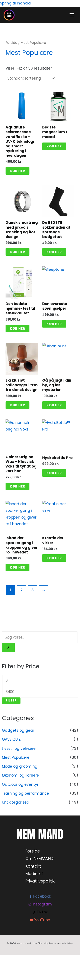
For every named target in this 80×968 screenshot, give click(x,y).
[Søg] (8, 647)
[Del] (23, 959)
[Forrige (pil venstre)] (4, 966)
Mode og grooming (19, 766)
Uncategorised (15, 802)
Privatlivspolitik (40, 881)
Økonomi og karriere (20, 775)
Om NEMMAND (39, 858)
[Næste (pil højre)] (14, 966)
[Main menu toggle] (72, 15)
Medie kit (34, 874)
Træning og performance (25, 793)
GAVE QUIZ (11, 739)
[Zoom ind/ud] (4, 959)
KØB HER (17, 171)
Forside (11, 42)
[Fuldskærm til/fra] (14, 959)
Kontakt (33, 866)
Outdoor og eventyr (20, 784)
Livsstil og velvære (19, 748)
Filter (11, 701)
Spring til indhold (15, 3)
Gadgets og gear (18, 730)
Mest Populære (15, 757)
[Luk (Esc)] (33, 959)
